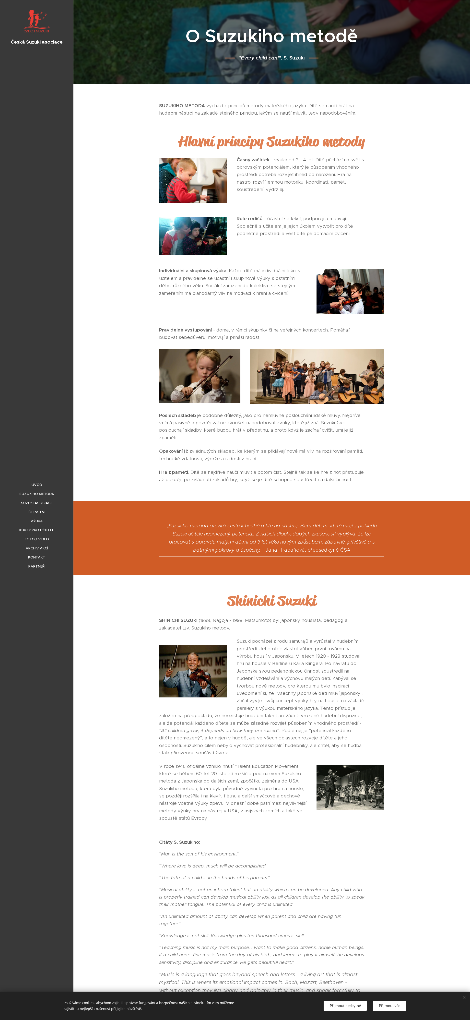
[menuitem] (36, 485)
